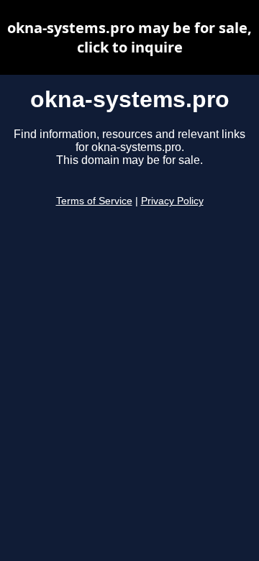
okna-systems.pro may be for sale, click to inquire (129, 37)
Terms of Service (94, 201)
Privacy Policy (172, 201)
